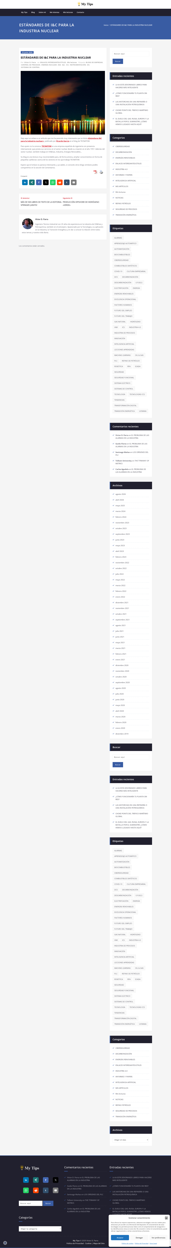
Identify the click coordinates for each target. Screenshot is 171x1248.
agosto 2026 (121, 494)
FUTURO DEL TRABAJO (123, 316)
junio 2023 (120, 540)
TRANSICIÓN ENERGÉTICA (126, 215)
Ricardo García (62, 141)
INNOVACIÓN (119, 338)
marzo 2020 (120, 716)
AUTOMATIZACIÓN (121, 249)
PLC (115, 361)
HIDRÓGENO (135, 321)
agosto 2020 (121, 688)
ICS (67, 65)
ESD (59, 65)
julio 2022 (120, 574)
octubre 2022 (121, 568)
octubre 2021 (121, 614)
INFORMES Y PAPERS (124, 175)
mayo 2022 (120, 580)
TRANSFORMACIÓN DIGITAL (125, 405)
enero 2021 (120, 659)
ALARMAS (118, 238)
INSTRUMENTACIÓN (78, 65)
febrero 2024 (121, 517)
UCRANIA (142, 411)
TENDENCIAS (119, 400)
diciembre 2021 (122, 602)
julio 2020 (120, 694)
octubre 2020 (121, 677)
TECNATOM (46, 146)
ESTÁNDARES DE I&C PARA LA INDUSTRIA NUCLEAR (131, 25)
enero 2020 (120, 728)
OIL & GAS (139, 355)
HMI (116, 327)
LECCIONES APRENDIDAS (124, 349)
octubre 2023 (121, 528)
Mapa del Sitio (99, 1243)
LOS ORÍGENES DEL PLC (93, 1194)
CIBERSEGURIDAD (123, 146)
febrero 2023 (121, 557)
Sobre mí (42, 12)
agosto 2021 (121, 625)
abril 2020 (120, 711)
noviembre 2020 (122, 671)
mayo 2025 (120, 505)
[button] (166, 1218)
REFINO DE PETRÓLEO (131, 361)
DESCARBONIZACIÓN (122, 282)
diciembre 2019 (122, 734)
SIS (88, 65)
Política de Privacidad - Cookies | (80, 1243)
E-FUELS (139, 282)
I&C (63, 65)
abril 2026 (120, 500)
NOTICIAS (119, 198)
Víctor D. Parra (30, 62)
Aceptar (120, 1237)
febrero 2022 (121, 591)
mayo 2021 (120, 642)
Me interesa (54, 12)
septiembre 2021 (123, 619)
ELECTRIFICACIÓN (121, 288)
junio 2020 (120, 699)
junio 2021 (120, 637)
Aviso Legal (153, 1243)
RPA (129, 366)
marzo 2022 (120, 585)
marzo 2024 (120, 511)
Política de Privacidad (141, 1243)
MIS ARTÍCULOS (122, 186)
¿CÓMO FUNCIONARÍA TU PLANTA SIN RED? (130, 1186)
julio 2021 (120, 631)
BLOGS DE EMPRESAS (94, 62)
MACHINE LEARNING (122, 355)
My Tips (24, 12)
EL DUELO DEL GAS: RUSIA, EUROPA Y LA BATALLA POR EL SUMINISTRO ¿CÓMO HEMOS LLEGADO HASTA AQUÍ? (132, 121)
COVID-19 (118, 271)
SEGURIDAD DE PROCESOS (126, 209)
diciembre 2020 (122, 665)
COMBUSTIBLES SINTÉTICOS (125, 266)
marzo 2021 (120, 648)
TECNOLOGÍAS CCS (137, 394)
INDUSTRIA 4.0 (121, 169)
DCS (116, 277)
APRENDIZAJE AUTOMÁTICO (125, 243)
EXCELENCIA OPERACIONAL (125, 299)
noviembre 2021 (122, 608)
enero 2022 (120, 597)
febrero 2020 (121, 722)
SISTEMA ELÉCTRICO (122, 383)
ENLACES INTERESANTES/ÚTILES (53, 62)
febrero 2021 (121, 654)
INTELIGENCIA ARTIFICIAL (126, 180)
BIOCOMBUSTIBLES (122, 254)
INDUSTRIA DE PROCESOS (124, 333)
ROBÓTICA (118, 366)
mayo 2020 (120, 705)
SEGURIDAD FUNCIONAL (124, 377)
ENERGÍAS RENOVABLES (125, 158)
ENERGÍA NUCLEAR (49, 65)
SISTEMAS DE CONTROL (30, 67)
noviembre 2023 (122, 522)
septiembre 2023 (123, 534)
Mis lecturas (68, 12)
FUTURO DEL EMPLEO (123, 310)
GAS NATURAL (120, 321)
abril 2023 (120, 551)
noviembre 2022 (122, 562)
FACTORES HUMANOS (123, 305)
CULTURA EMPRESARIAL (136, 271)
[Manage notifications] (5, 1243)
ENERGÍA (136, 288)
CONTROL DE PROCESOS (30, 65)
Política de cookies (128, 1243)
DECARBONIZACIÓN (124, 152)
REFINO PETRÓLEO (123, 203)
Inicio (106, 25)
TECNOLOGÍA (119, 394)
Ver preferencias (158, 1237)
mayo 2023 (120, 545)
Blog (33, 12)
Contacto (80, 12)
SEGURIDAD (119, 372)
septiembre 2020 (123, 682)
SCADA (137, 366)
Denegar (139, 1237)
